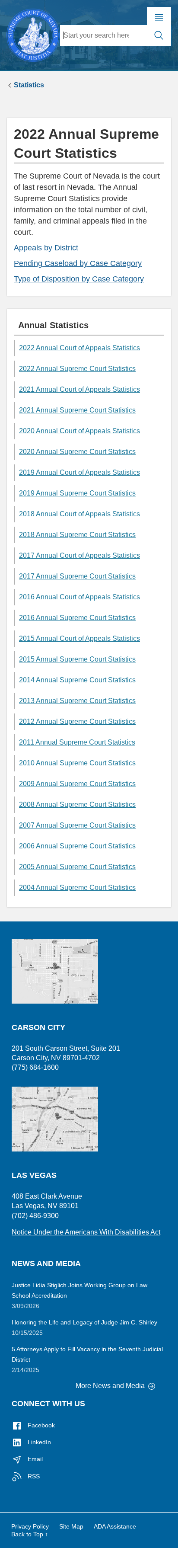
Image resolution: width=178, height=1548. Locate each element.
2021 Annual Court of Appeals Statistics (79, 389)
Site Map (71, 1526)
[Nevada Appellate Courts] (33, 34)
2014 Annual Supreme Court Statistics (77, 680)
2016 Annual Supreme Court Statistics (77, 617)
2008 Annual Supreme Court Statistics (77, 804)
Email (34, 1458)
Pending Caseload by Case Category (78, 263)
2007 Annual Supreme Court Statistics (77, 825)
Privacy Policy (30, 1526)
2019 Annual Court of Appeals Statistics (79, 472)
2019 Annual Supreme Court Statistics (77, 493)
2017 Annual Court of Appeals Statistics (79, 555)
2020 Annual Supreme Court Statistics (77, 451)
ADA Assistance (115, 1526)
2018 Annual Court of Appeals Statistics (79, 514)
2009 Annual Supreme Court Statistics (77, 783)
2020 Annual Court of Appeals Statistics (79, 431)
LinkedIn (38, 1442)
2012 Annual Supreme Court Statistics (77, 721)
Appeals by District (46, 247)
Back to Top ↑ (29, 1534)
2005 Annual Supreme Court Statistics (77, 866)
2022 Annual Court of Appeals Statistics (79, 348)
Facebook (40, 1425)
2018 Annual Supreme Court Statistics (77, 534)
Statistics (29, 85)
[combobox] (103, 35)
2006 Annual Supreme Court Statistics (77, 846)
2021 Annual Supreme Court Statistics (77, 410)
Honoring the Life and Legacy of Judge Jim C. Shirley (84, 1322)
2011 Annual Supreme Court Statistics (77, 742)
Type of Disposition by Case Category (79, 279)
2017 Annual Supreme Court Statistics (77, 576)
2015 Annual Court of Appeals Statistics (79, 638)
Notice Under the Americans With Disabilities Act (86, 1232)
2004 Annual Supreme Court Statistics (77, 887)
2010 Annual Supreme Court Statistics (77, 763)
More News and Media (111, 1385)
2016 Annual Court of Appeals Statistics (79, 597)
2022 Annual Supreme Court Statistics (77, 368)
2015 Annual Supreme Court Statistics (77, 659)
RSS (33, 1476)
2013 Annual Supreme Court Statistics (77, 700)
